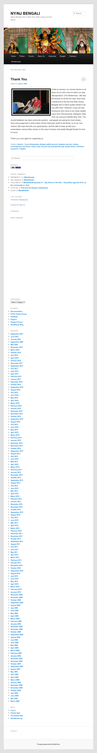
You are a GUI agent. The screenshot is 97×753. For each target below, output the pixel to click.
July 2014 (14, 456)
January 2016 (16, 408)
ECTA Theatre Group (19, 314)
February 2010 (16, 589)
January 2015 (16, 440)
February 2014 (16, 469)
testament (14, 149)
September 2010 (17, 571)
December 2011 (16, 533)
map (38, 146)
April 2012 (14, 525)
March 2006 (15, 680)
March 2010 (15, 586)
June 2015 (14, 427)
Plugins (14, 319)
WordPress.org (16, 718)
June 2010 (14, 578)
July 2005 (14, 693)
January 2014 (16, 472)
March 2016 (15, 403)
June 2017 (14, 371)
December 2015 (16, 411)
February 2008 (16, 653)
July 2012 (14, 517)
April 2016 (14, 400)
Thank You (19, 79)
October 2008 (16, 632)
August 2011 (15, 544)
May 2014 (14, 461)
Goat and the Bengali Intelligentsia (34, 188)
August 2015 (15, 422)
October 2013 (16, 477)
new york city (45, 146)
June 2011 (14, 549)
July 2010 (14, 576)
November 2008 (17, 629)
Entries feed (15, 713)
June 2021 (14, 336)
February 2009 (16, 621)
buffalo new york (52, 144)
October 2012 (16, 509)
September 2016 (17, 387)
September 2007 (17, 666)
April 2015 (14, 432)
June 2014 (14, 459)
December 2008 (16, 626)
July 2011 (14, 546)
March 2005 (15, 701)
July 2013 (14, 485)
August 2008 (15, 637)
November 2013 (17, 475)
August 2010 (15, 573)
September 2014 (17, 451)
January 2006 (16, 682)
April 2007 (14, 674)
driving (75, 144)
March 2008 (15, 650)
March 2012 (15, 528)
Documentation (16, 311)
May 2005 (14, 698)
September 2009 (17, 602)
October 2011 (16, 539)
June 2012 (14, 520)
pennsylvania (56, 146)
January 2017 (16, 379)
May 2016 (14, 397)
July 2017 (14, 368)
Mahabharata (16, 61)
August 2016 (15, 390)
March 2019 (15, 350)
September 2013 (17, 480)
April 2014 (14, 464)
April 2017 (14, 374)
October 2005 (16, 690)
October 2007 (16, 664)
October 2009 (16, 600)
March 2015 (15, 435)
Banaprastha (34, 144)
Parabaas (14, 316)
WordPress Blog (17, 324)
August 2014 (15, 453)
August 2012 (15, 515)
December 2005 (16, 685)
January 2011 (16, 562)
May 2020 (14, 344)
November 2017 (17, 363)
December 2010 (16, 565)
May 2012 (14, 523)
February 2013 (16, 499)
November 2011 (17, 536)
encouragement (16, 146)
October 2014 (16, 448)
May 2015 (14, 429)
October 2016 (16, 384)
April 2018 (14, 358)
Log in (13, 710)
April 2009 (14, 616)
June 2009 (14, 610)
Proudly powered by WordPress (48, 744)
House (33, 146)
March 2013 (15, 496)
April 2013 (14, 493)
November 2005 (17, 688)
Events (31, 56)
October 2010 (16, 568)
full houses (27, 146)
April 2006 (14, 677)
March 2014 (15, 467)
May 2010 (14, 581)
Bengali (62, 56)
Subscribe (52, 56)
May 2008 (14, 645)
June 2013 (14, 488)
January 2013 (16, 501)
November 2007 (17, 661)
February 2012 (16, 531)
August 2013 (15, 483)
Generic (20, 144)
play (62, 146)
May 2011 (14, 552)
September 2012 (17, 512)
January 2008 (16, 656)
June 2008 (14, 642)
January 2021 (16, 339)
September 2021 (17, 334)
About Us (41, 56)
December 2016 (16, 382)
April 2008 (14, 648)
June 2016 (14, 395)
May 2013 (14, 491)
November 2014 (17, 445)
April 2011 (14, 555)
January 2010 (16, 592)
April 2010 (14, 584)
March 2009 (15, 618)
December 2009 (16, 594)
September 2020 (17, 342)
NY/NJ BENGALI (25, 13)
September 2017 (17, 366)
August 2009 (15, 605)
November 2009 (17, 597)
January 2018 (16, 360)
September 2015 (17, 419)
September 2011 (17, 541)
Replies (22, 149)
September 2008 (17, 634)
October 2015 (16, 416)
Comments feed (17, 715)
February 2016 (16, 406)
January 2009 (16, 624)
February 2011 (16, 560)
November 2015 (17, 413)
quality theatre (70, 146)
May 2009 (14, 613)
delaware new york (65, 144)
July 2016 (14, 392)
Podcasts (72, 56)
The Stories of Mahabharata (19, 199)
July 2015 (14, 424)
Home (13, 56)
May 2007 (14, 672)
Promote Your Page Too (18, 205)
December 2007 (16, 658)
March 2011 (15, 557)
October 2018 (16, 352)
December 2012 (16, 504)
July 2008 (14, 640)
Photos (22, 56)
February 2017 (16, 376)
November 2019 (17, 347)
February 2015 (16, 437)
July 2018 (14, 355)
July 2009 (14, 608)
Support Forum (17, 322)
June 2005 (14, 695)
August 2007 (15, 669)
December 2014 (16, 443)
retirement (80, 146)
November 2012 (17, 507)
